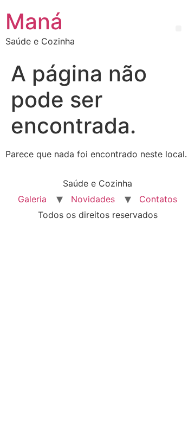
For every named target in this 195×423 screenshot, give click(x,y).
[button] (178, 28)
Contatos (158, 199)
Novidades (93, 199)
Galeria (32, 199)
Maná (34, 21)
